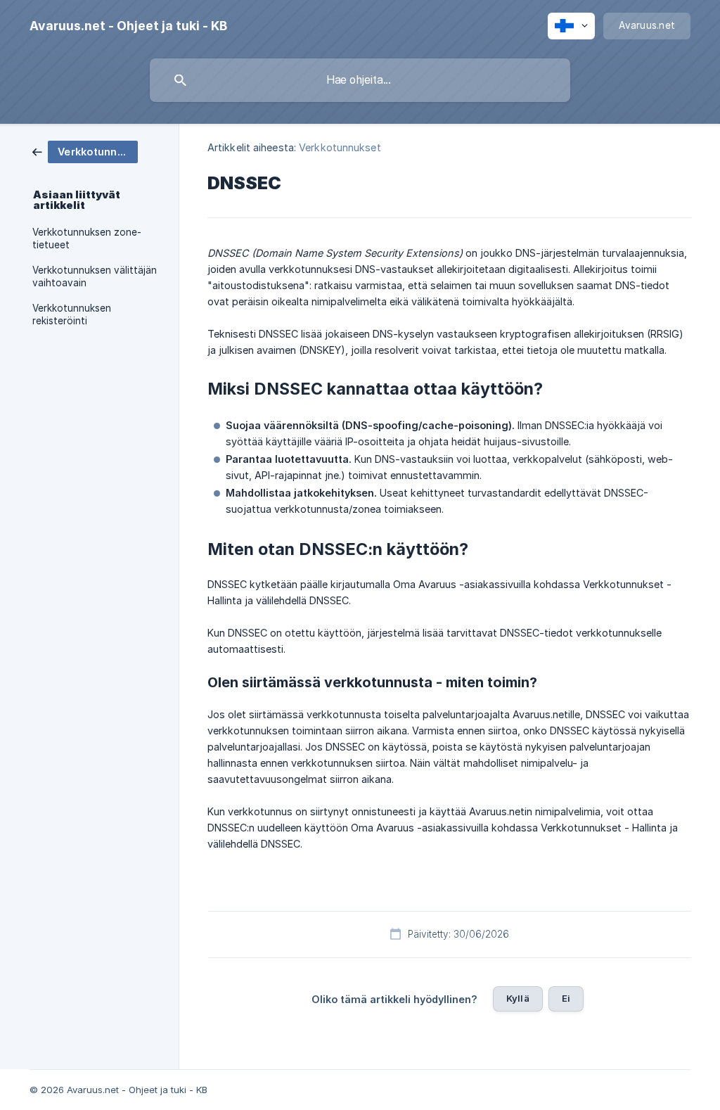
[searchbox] (360, 80)
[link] (85, 151)
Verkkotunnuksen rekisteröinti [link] (71, 314)
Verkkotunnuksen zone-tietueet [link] (86, 238)
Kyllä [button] (517, 998)
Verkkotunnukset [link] (340, 147)
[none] (128, 26)
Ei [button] (566, 998)
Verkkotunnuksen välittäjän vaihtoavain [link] (94, 276)
